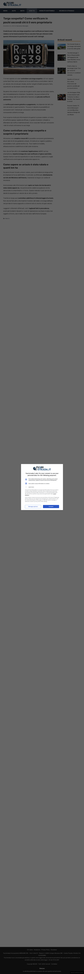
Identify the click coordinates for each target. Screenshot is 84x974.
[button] (42, 487)
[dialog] (42, 487)
